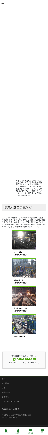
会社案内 (5, 383)
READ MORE (24, 247)
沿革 (3, 388)
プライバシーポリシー (10, 402)
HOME (6, 433)
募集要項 (5, 397)
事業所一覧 (6, 392)
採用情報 (30, 433)
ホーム (4, 379)
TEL (42, 433)
